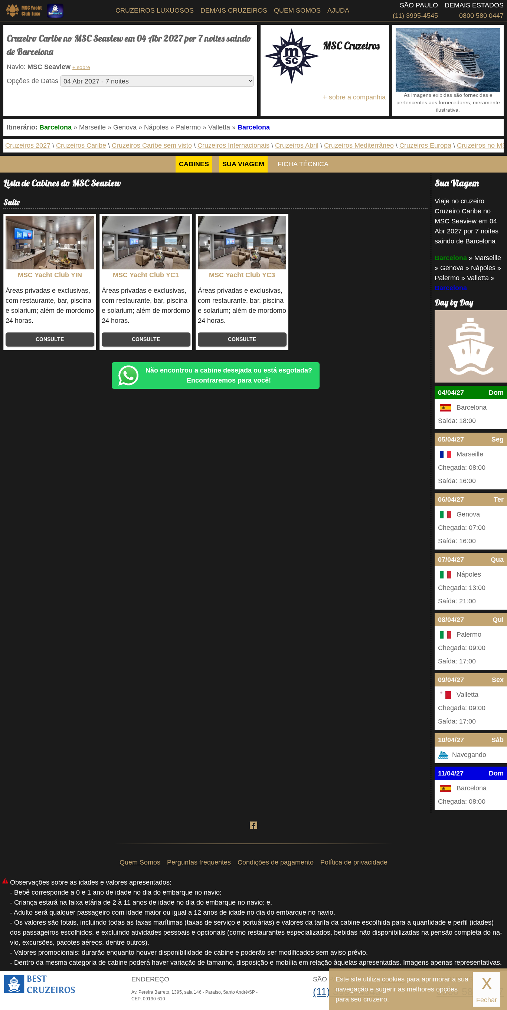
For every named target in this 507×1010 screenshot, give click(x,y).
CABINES (194, 164)
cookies (393, 979)
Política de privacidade (353, 862)
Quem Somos (297, 10)
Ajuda (338, 10)
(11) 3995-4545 (415, 15)
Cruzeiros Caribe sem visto (152, 145)
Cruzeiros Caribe (81, 145)
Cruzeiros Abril (296, 145)
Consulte (50, 339)
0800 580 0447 (481, 15)
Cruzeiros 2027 (27, 145)
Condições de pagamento (276, 862)
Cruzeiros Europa (425, 145)
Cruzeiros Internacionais (233, 145)
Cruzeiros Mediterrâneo (359, 145)
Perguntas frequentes (199, 862)
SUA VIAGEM (243, 164)
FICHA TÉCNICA (303, 164)
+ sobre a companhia (354, 97)
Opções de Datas (32, 81)
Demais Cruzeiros (233, 10)
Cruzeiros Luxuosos (154, 10)
